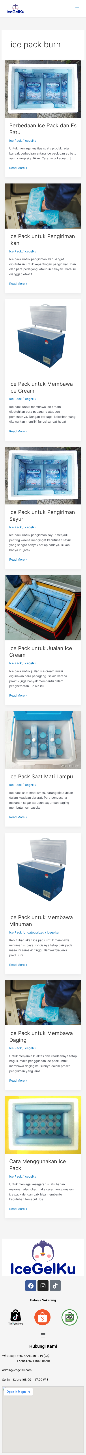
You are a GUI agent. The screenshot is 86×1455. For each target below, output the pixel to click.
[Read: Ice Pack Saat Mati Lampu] (43, 739)
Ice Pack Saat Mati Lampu (41, 776)
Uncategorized (33, 932)
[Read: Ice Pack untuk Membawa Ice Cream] (43, 337)
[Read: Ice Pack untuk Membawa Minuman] (43, 871)
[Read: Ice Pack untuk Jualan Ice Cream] (43, 607)
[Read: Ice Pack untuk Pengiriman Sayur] (43, 475)
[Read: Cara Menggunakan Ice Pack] (43, 1124)
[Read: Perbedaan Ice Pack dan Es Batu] (43, 88)
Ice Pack (15, 140)
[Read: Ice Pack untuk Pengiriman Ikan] (43, 205)
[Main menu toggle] (77, 8)
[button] (43, 1335)
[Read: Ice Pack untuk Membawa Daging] (43, 1002)
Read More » (18, 167)
